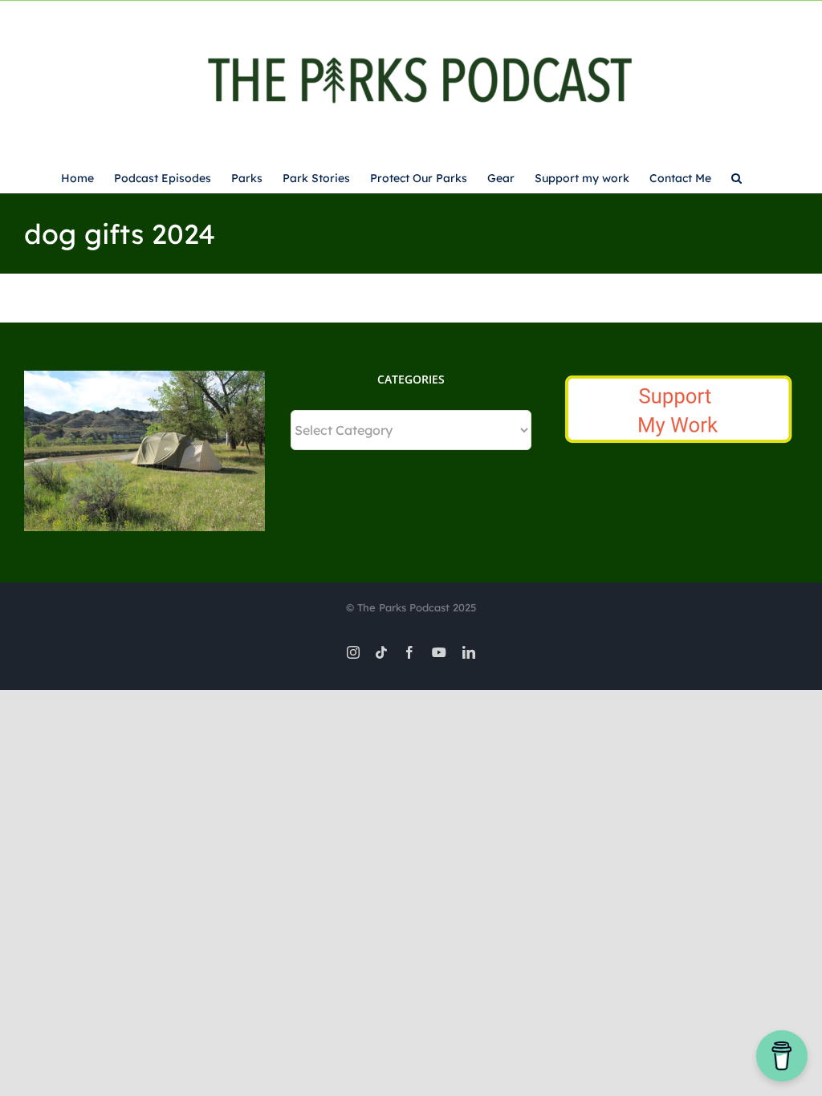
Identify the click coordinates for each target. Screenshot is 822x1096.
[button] (736, 176)
